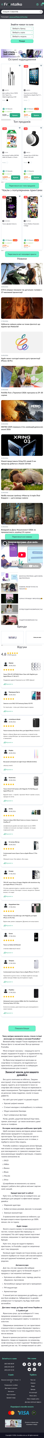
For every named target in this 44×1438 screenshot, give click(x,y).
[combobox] (22, 28)
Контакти (11, 1391)
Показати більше (22, 1028)
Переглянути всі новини (22, 537)
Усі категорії (33, 1392)
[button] (25, 55)
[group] (12, 637)
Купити (14, 115)
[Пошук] (41, 12)
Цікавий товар (11, 1398)
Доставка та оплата (11, 1388)
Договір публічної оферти (33, 1402)
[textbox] (22, 28)
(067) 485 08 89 (9, 1364)
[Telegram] (29, 1369)
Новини (33, 1383)
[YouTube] (29, 1364)
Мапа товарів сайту (33, 1399)
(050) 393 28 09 (9, 1367)
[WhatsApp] (34, 1369)
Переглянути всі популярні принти (22, 254)
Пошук (22, 41)
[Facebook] (24, 1364)
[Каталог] (2, 4)
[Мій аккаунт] (37, 4)
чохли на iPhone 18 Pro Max (18, 17)
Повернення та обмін (11, 1385)
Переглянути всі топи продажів (22, 186)
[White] (31, 163)
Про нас (33, 1380)
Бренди (33, 1389)
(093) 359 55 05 (9, 1370)
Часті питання (11, 1394)
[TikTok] (39, 1364)
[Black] (29, 163)
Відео (33, 1386)
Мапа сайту (33, 1396)
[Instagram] (34, 1364)
